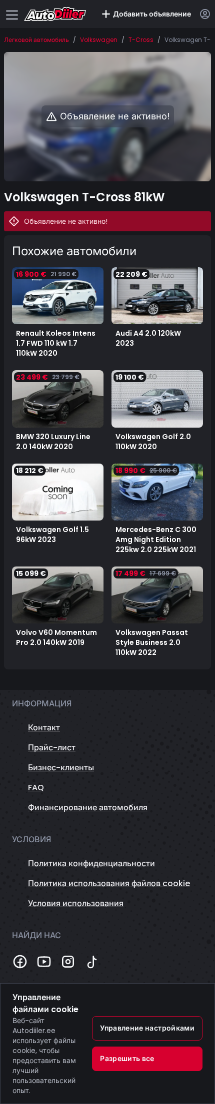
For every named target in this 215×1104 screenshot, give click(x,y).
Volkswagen (99, 40)
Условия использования (76, 903)
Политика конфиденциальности (91, 863)
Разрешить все (127, 1059)
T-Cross (141, 40)
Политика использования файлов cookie (109, 883)
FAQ (36, 787)
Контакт (44, 727)
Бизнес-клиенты (61, 767)
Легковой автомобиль (36, 40)
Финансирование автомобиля (88, 807)
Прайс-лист (52, 747)
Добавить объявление (152, 14)
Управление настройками (147, 1028)
